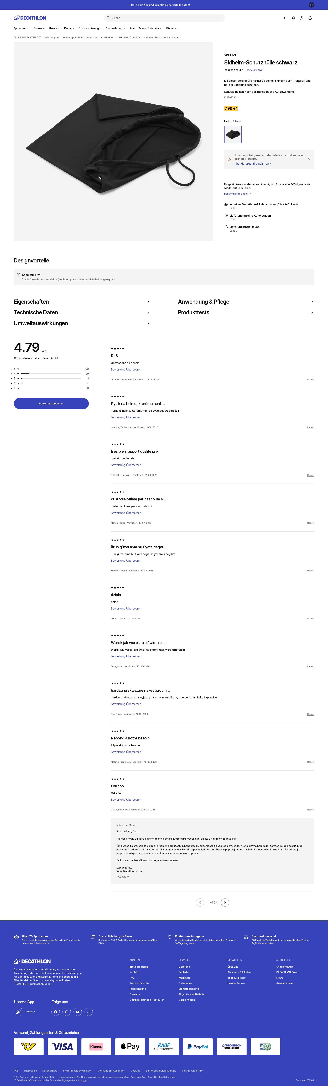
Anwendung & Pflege (203, 301)
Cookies (135, 1070)
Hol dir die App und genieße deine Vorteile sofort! (160, 4)
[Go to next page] (225, 902)
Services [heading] (184, 960)
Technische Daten (36, 312)
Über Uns (232, 966)
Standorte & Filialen (239, 972)
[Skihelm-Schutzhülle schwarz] (113, 141)
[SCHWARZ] (233, 134)
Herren (53, 28)
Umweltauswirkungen (41, 323)
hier (85, 1080)
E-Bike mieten (187, 999)
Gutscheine (185, 983)
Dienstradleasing (189, 988)
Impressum (30, 1070)
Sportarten (20, 28)
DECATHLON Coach (287, 972)
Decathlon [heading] (234, 960)
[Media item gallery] (113, 141)
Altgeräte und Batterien (192, 994)
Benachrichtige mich (236, 193)
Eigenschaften (31, 301)
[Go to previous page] (200, 902)
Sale (132, 28)
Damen (37, 28)
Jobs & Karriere (236, 977)
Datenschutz (49, 1070)
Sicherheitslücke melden (77, 1070)
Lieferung (184, 966)
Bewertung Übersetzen (126, 369)
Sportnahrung (114, 28)
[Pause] (311, 5)
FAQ (132, 977)
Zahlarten (184, 972)
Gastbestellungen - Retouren (147, 999)
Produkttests (193, 312)
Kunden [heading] (135, 960)
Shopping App (284, 966)
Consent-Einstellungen (111, 1070)
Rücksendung (138, 988)
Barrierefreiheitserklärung (161, 1070)
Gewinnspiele (284, 983)
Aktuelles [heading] (283, 960)
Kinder (68, 28)
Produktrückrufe (139, 983)
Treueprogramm (139, 966)
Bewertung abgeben (51, 403)
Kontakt (134, 972)
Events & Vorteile (149, 28)
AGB (16, 1070)
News (279, 977)
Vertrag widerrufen (193, 1070)
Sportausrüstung (89, 28)
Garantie (135, 994)
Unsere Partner (236, 983)
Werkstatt (172, 28)
